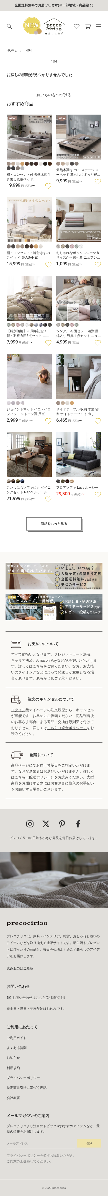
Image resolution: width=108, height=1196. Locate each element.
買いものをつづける (54, 95)
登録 (89, 1143)
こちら (38, 666)
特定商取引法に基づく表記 (27, 1088)
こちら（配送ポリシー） (34, 777)
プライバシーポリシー (23, 1078)
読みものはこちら (20, 968)
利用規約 (13, 1068)
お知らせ (13, 1058)
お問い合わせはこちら (29, 998)
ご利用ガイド (17, 1038)
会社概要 (13, 1098)
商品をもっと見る (54, 524)
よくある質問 (17, 1048)
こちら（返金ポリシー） (67, 728)
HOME (12, 50)
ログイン (18, 710)
